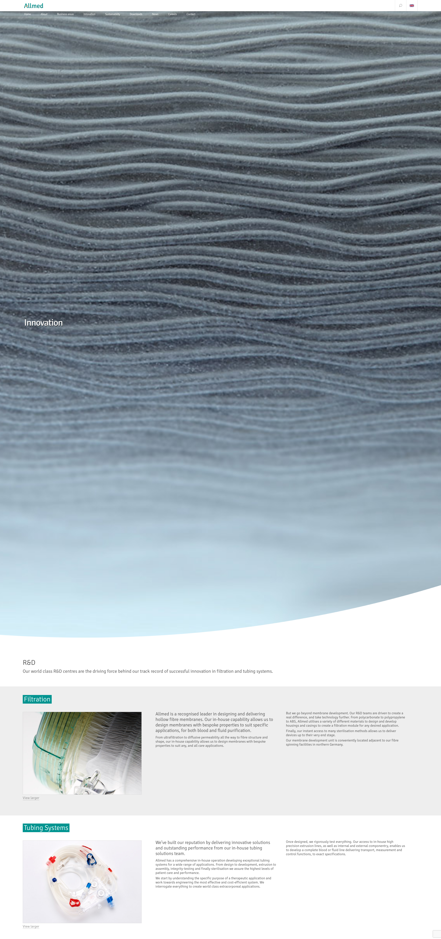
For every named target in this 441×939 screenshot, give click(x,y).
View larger (31, 798)
